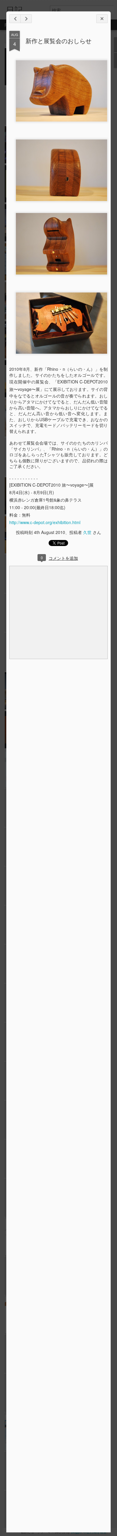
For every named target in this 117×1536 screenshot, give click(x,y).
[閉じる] (102, 18)
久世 (87, 532)
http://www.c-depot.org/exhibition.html (44, 522)
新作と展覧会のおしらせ (59, 40)
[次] (15, 18)
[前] (26, 18)
